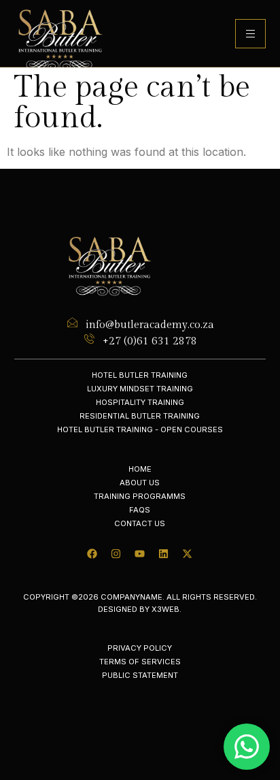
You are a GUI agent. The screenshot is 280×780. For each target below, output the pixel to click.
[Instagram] (116, 554)
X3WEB (165, 609)
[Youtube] (140, 554)
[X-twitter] (187, 554)
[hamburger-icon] (250, 33)
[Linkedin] (164, 554)
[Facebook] (92, 554)
